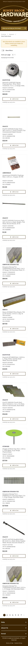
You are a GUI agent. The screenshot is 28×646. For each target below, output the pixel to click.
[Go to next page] (24, 615)
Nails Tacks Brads (6, 36)
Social (3, 633)
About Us (4, 628)
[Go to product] (14, 71)
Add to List (15, 99)
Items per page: (6, 54)
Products (3, 34)
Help (3, 622)
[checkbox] (2, 50)
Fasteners (11, 34)
